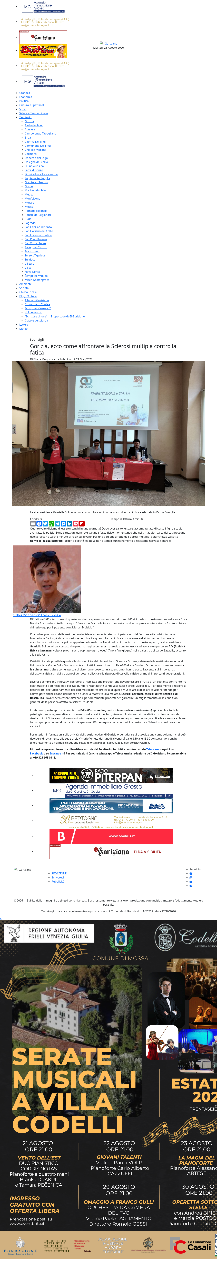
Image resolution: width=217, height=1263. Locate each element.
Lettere (23, 324)
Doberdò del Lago (36, 158)
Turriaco (30, 259)
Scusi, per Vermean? (38, 308)
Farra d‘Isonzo (34, 170)
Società (24, 288)
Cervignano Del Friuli (38, 146)
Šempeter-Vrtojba (36, 276)
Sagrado (30, 223)
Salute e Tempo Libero (33, 113)
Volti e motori (33, 312)
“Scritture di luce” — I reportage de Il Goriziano (55, 316)
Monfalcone (32, 198)
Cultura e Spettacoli (31, 105)
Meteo (23, 328)
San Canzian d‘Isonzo (38, 227)
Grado (29, 186)
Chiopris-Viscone (35, 150)
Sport (22, 109)
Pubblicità (58, 881)
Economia (25, 97)
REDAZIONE (59, 873)
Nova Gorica (33, 272)
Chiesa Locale (28, 292)
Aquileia (30, 129)
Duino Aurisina (34, 166)
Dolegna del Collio (36, 162)
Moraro (30, 202)
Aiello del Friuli (34, 125)
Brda (28, 137)
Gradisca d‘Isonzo (36, 182)
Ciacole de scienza (36, 320)
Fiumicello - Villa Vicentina (41, 174)
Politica (24, 101)
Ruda (28, 219)
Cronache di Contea (37, 304)
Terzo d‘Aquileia (35, 255)
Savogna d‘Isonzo (36, 247)
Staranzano (32, 251)
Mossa (29, 207)
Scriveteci (58, 877)
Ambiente (25, 284)
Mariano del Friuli (36, 190)
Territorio (25, 117)
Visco (28, 268)
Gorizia (29, 121)
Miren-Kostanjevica (37, 280)
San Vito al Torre (35, 243)
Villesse (29, 263)
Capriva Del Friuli (35, 141)
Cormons (31, 154)
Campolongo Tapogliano (40, 133)
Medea (29, 194)
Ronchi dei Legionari (38, 215)
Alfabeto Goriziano (37, 300)
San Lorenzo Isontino (38, 235)
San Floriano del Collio (39, 231)
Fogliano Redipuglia (37, 178)
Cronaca (24, 93)
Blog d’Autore (28, 296)
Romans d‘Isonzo (36, 211)
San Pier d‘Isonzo (36, 239)
